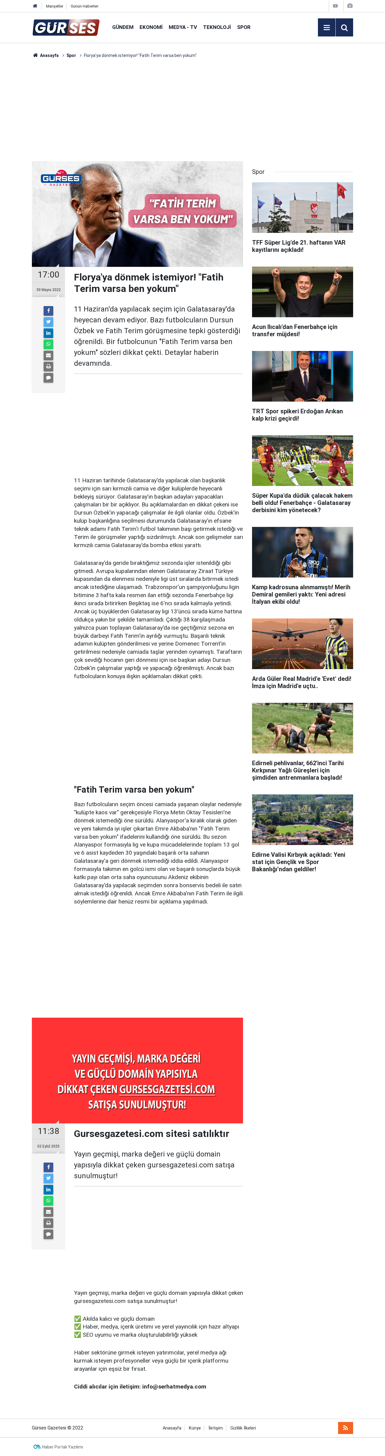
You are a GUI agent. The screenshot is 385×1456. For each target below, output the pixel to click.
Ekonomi (151, 27)
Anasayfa (172, 1428)
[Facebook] (48, 311)
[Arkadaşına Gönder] (48, 355)
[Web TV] (335, 6)
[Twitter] (48, 322)
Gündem (123, 27)
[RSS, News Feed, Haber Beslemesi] (345, 1428)
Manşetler (54, 6)
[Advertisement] (192, 110)
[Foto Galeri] (349, 6)
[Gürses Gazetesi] (66, 27)
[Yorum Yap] (48, 378)
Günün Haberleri (84, 6)
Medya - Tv (183, 27)
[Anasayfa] (35, 6)
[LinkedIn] (48, 333)
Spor (244, 27)
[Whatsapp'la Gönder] (48, 344)
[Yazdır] (48, 366)
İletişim (215, 1428)
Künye (195, 1428)
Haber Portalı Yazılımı (62, 1447)
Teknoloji (217, 27)
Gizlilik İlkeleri (243, 1428)
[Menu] (326, 27)
